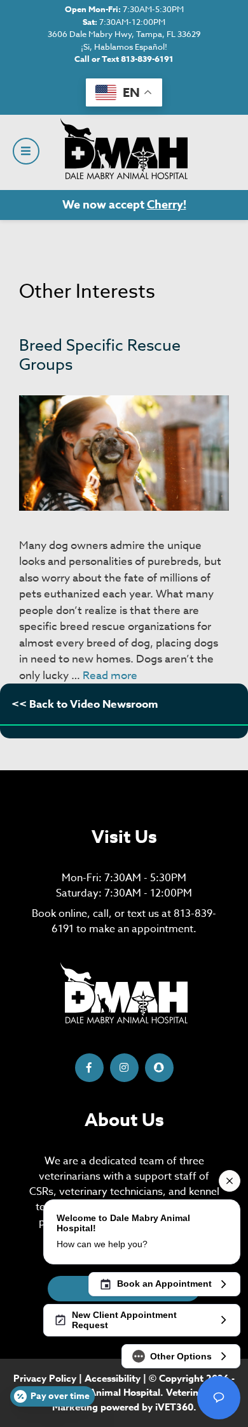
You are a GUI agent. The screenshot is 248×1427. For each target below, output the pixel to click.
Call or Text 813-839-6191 (124, 58)
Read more (110, 676)
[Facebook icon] (89, 1067)
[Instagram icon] (124, 1067)
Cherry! (166, 204)
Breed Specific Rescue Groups (100, 354)
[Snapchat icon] (159, 1067)
